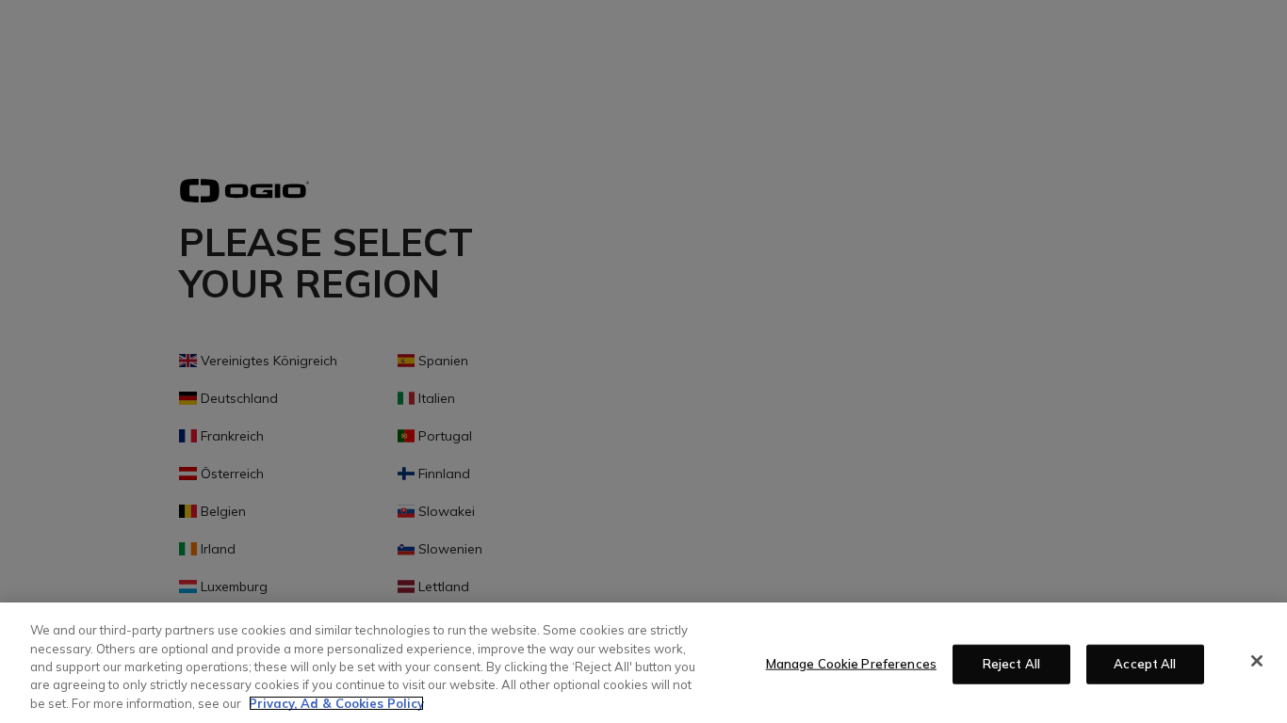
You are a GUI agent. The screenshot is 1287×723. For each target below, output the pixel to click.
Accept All (1145, 663)
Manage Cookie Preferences (851, 663)
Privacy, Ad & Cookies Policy (336, 703)
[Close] (1257, 661)
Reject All (1011, 663)
